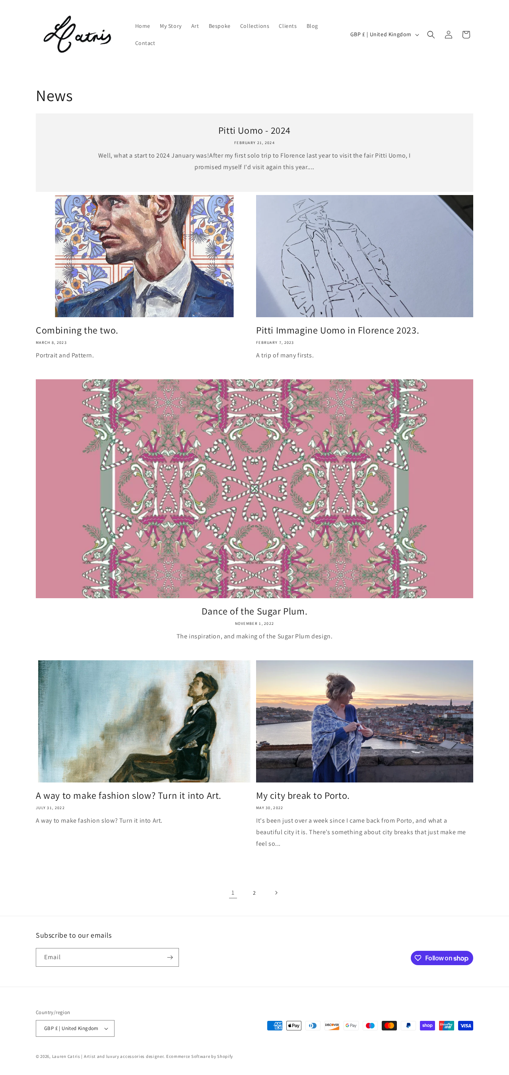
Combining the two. (77, 330)
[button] (431, 34)
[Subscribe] (170, 957)
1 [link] (233, 892)
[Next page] (276, 892)
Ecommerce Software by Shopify (199, 1056)
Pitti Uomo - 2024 (254, 130)
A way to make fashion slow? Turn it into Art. (128, 795)
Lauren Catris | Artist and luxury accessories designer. (108, 1056)
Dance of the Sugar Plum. (254, 611)
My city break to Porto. (303, 795)
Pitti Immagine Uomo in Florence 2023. (337, 330)
